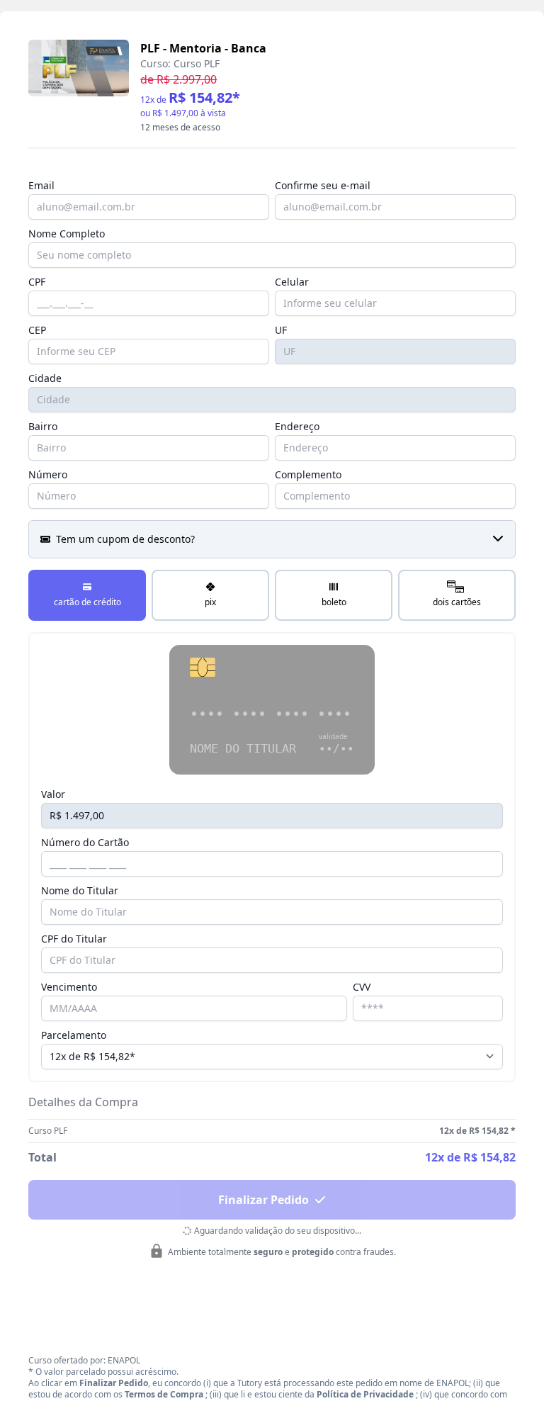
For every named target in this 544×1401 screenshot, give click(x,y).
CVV (361, 987)
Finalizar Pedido (263, 1200)
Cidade (45, 378)
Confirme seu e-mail (322, 185)
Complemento (308, 474)
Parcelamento (73, 1035)
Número (47, 474)
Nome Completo (66, 233)
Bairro (42, 426)
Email (41, 185)
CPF (36, 281)
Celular (292, 281)
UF (281, 330)
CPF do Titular (74, 938)
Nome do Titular (79, 890)
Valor (53, 794)
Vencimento (69, 987)
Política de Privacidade (365, 1394)
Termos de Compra (164, 1394)
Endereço (297, 426)
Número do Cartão (85, 842)
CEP (37, 330)
